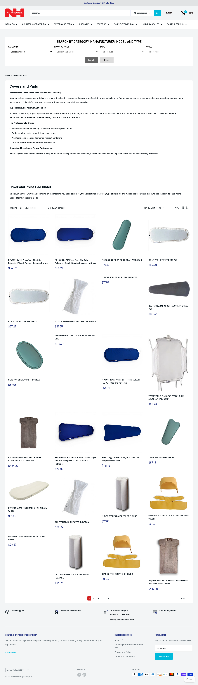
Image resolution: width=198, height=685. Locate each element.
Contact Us (10, 652)
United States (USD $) (15, 670)
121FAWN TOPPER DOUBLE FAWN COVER (119, 277)
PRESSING (84, 24)
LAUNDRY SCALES (150, 24)
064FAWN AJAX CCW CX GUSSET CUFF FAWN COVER (168, 517)
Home (7, 75)
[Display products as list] (187, 208)
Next (183, 598)
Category (13, 46)
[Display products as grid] (183, 208)
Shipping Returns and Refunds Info (128, 646)
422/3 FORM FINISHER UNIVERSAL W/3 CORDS (75, 321)
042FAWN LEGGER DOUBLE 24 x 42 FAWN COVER (26, 538)
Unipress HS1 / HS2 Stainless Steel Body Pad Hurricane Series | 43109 (167, 582)
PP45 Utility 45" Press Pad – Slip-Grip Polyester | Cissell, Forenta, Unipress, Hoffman (75, 261)
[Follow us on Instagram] (84, 674)
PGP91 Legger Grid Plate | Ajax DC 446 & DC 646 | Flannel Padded (121, 459)
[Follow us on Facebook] (79, 674)
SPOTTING (101, 24)
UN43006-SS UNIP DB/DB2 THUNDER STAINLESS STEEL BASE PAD (24, 459)
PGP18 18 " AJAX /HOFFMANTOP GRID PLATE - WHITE (28, 509)
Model (149, 46)
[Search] (157, 13)
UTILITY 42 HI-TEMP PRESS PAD (162, 260)
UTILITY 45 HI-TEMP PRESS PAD (22, 321)
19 (108, 598)
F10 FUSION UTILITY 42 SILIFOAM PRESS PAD (122, 260)
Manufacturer (61, 46)
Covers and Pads (20, 75)
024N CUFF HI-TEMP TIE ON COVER (117, 574)
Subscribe (164, 656)
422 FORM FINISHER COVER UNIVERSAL (72, 522)
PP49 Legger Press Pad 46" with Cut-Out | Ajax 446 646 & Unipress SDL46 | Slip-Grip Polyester (75, 460)
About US (118, 640)
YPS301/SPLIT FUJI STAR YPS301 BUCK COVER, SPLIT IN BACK (166, 397)
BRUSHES (10, 24)
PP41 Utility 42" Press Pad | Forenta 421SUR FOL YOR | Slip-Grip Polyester (121, 381)
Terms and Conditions (124, 656)
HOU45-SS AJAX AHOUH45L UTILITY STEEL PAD (168, 307)
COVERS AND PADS (63, 24)
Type (102, 46)
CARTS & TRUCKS (175, 24)
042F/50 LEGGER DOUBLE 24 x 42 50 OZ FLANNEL (72, 576)
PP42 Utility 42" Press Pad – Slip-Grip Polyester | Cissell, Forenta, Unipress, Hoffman (28, 261)
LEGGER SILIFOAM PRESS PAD (161, 457)
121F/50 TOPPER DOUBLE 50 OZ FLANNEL (120, 516)
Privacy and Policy (122, 652)
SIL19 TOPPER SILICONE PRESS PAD (24, 379)
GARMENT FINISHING (124, 24)
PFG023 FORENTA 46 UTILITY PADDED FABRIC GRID (75, 337)
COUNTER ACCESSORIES (34, 24)
